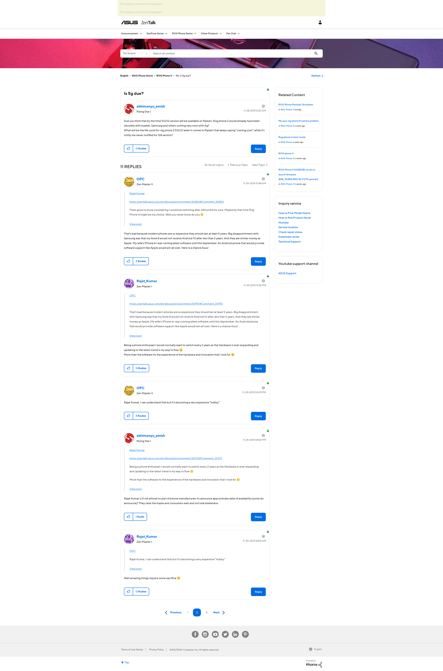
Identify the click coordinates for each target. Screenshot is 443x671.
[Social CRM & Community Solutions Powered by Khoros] (314, 663)
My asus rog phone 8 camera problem (298, 121)
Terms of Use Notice (132, 649)
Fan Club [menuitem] (231, 33)
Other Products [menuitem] (209, 33)
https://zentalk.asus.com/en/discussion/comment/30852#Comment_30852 (176, 202)
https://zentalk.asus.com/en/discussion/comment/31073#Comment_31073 (175, 458)
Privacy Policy (156, 649)
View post (135, 224)
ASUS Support (287, 273)
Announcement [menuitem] (129, 33)
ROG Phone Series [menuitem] (182, 33)
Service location (288, 227)
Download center (289, 237)
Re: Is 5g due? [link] (183, 75)
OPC (132, 295)
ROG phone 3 (285, 153)
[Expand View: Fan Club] (238, 33)
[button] (128, 148)
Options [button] (315, 75)
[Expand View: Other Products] (220, 33)
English (124, 75)
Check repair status (290, 232)
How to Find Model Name (294, 213)
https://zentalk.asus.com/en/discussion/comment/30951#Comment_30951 (176, 304)
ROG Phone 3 (287, 158)
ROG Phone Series (142, 75)
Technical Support (289, 241)
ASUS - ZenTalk (138, 22)
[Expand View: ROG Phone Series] (195, 33)
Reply (258, 149)
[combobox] (236, 53)
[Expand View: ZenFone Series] (166, 33)
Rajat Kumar (137, 193)
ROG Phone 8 (287, 126)
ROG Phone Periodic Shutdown (295, 104)
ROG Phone (286, 142)
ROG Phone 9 (287, 109)
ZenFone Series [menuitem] (155, 33)
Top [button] (126, 662)
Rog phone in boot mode (291, 137)
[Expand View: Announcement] (141, 33)
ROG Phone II (164, 75)
